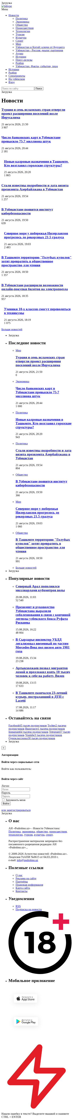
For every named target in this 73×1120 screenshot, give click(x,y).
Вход (12, 82)
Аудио (19, 53)
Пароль (5, 792)
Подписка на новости (29, 909)
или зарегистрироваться (15, 810)
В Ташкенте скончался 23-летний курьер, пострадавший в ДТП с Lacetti (41, 696)
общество (42, 831)
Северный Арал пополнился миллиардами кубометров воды (40, 588)
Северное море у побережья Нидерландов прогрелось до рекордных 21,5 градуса (36, 235)
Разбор (20, 63)
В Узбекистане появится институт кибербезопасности (27, 211)
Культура (21, 37)
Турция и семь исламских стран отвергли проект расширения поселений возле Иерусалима (33, 113)
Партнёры (22, 881)
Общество (22, 24)
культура (39, 834)
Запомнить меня (15, 800)
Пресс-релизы (24, 59)
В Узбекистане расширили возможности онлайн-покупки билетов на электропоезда (34, 287)
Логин (5, 785)
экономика (28, 831)
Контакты (21, 891)
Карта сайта (23, 887)
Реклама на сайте (26, 878)
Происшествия (24, 28)
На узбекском (17, 79)
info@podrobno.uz (27, 860)
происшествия (58, 831)
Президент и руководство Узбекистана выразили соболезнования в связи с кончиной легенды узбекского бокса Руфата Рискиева (43, 614)
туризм (28, 834)
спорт (49, 834)
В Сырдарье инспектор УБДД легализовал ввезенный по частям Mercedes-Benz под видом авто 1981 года (43, 645)
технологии (16, 834)
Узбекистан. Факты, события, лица (37, 66)
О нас (19, 875)
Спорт (19, 40)
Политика (22, 18)
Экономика (22, 21)
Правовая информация (29, 884)
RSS (18, 906)
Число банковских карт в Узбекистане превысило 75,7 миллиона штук (30, 139)
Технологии (23, 31)
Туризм (20, 34)
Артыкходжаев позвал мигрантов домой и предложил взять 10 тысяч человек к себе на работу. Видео (43, 672)
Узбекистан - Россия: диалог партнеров (39, 50)
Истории (21, 56)
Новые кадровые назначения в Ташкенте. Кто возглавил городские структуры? (36, 163)
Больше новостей (11, 329)
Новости (14, 15)
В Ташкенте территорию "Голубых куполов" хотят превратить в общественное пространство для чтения (36, 261)
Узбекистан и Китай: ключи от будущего (40, 47)
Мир (18, 43)
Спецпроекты (17, 75)
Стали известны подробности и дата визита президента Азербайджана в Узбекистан (35, 187)
